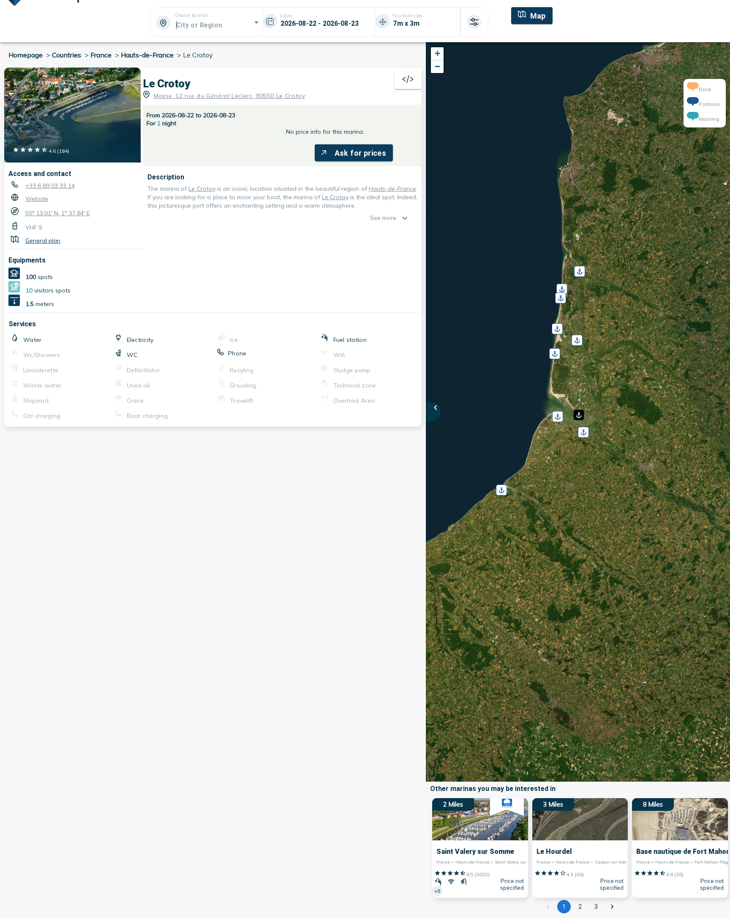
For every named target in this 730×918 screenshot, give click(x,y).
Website (36, 199)
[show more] (406, 218)
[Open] (256, 22)
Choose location (191, 16)
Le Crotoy (201, 188)
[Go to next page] (612, 906)
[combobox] (206, 25)
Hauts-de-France (392, 188)
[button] (577, 411)
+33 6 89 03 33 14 (50, 186)
